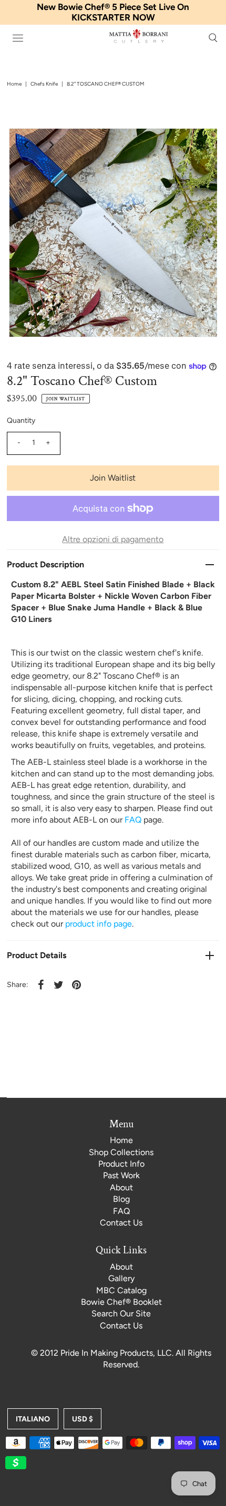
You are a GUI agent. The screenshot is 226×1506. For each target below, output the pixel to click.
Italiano (33, 1419)
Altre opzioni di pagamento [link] (112, 539)
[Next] (51, 145)
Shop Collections (121, 1152)
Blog (121, 1199)
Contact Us (121, 1223)
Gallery (121, 1278)
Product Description (45, 564)
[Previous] (25, 145)
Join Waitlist (113, 478)
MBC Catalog (121, 1290)
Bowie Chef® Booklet (121, 1302)
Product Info (121, 1164)
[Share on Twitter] (59, 984)
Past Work (121, 1175)
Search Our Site (121, 1313)
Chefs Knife (44, 83)
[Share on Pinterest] (77, 984)
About (121, 1187)
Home (14, 83)
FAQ (121, 1211)
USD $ (82, 1419)
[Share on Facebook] (41, 984)
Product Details (36, 955)
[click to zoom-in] (200, 145)
